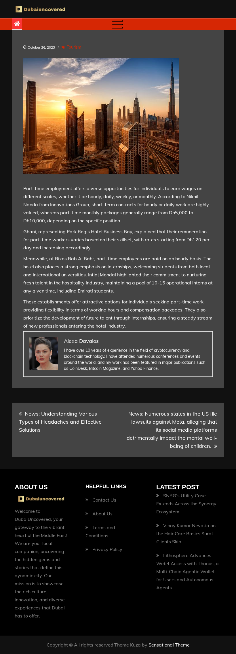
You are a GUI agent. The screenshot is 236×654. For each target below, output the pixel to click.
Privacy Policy (107, 549)
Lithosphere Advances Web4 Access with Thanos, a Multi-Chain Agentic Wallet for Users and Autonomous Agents (187, 571)
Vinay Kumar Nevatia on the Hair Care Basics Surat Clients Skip (186, 533)
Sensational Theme (169, 645)
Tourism (74, 47)
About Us (102, 514)
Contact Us (104, 500)
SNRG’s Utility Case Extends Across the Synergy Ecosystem (186, 504)
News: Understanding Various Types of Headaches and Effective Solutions (60, 421)
